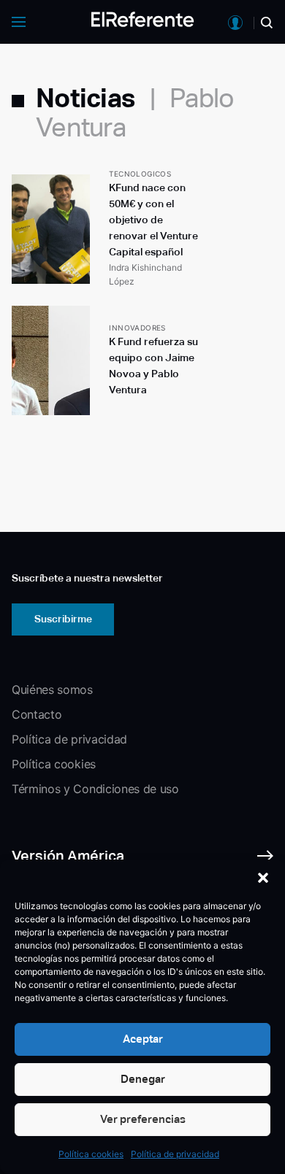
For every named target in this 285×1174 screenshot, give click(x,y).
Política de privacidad (175, 1153)
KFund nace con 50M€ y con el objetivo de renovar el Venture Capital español (153, 220)
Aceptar (143, 1038)
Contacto (36, 714)
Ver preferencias (143, 1119)
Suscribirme (63, 619)
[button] (263, 877)
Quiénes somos (52, 689)
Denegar (143, 1079)
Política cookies (90, 1153)
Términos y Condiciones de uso (95, 788)
